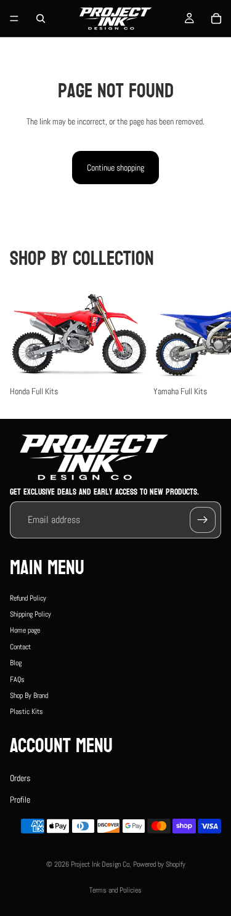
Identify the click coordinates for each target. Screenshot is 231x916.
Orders (20, 778)
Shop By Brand (29, 695)
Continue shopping (115, 167)
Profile (20, 799)
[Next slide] (207, 342)
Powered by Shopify (159, 864)
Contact (20, 647)
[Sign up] (203, 520)
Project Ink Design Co (100, 864)
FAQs (17, 679)
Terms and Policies (115, 890)
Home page (25, 631)
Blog (16, 663)
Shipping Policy (30, 614)
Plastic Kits (26, 711)
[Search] (40, 18)
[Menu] (14, 18)
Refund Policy (28, 598)
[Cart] (216, 18)
